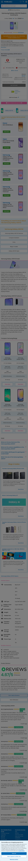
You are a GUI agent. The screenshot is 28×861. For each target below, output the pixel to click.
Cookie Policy (21, 850)
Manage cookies (14, 859)
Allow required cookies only (14, 856)
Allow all (14, 853)
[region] (14, 850)
